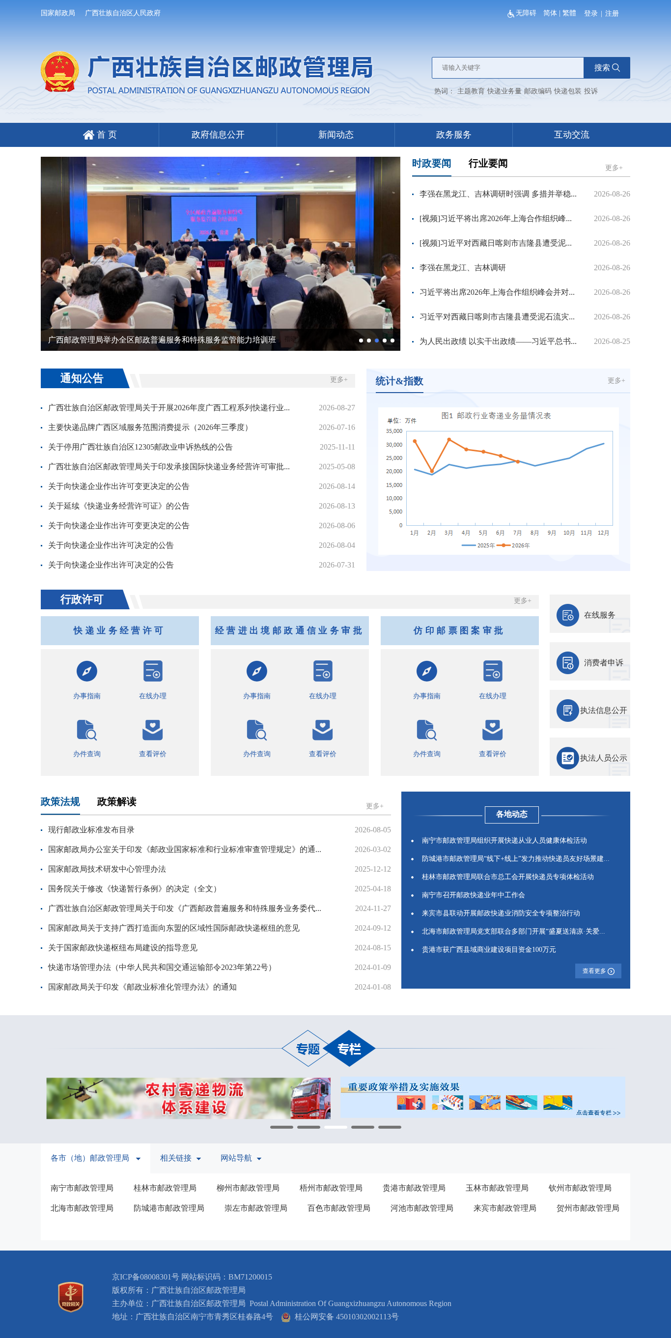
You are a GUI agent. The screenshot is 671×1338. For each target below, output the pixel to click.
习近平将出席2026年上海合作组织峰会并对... (497, 292)
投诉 (591, 91)
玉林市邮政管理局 (497, 1188)
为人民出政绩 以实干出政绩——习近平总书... (498, 341)
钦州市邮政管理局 (580, 1188)
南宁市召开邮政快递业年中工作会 (473, 895)
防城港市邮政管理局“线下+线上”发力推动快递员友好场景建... (516, 858)
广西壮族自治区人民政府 (123, 13)
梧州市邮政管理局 (331, 1188)
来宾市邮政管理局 (505, 1208)
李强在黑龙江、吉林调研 (462, 267)
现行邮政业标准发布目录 (91, 830)
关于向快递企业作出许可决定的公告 (111, 545)
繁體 (569, 13)
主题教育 (471, 91)
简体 (550, 13)
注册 (612, 13)
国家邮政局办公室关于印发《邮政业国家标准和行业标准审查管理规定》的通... (184, 849)
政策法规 (60, 801)
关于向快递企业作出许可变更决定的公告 (119, 486)
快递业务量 (504, 91)
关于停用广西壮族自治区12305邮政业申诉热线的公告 (140, 447)
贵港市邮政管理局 (414, 1188)
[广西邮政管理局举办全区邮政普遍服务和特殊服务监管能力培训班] (220, 253)
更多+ (614, 167)
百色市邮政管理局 (339, 1208)
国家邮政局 (58, 13)
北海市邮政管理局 (82, 1208)
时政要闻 (431, 163)
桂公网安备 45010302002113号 (345, 1316)
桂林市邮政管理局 (165, 1188)
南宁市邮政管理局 (82, 1188)
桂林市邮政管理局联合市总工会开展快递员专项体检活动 (508, 877)
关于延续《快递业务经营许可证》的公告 (119, 506)
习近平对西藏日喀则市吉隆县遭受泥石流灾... (497, 317)
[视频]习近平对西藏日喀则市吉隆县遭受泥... (495, 243)
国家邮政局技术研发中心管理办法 (107, 869)
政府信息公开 (218, 135)
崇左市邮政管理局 (255, 1208)
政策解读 (117, 801)
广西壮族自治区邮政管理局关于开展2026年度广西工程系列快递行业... (169, 407)
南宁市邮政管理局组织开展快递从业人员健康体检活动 (504, 840)
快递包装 (568, 91)
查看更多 (595, 971)
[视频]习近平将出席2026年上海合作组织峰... (495, 218)
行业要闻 (488, 163)
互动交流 (571, 135)
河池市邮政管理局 (422, 1208)
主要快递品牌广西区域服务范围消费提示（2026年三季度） (150, 427)
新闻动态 (336, 135)
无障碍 (527, 13)
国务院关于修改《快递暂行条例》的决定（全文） (134, 888)
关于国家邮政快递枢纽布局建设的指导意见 (122, 947)
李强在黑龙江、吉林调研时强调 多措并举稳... (498, 194)
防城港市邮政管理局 (169, 1208)
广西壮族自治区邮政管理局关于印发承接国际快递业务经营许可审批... (169, 466)
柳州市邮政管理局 (248, 1188)
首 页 (105, 135)
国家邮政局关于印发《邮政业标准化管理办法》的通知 (142, 987)
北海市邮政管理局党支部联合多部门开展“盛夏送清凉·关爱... (513, 931)
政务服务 (454, 135)
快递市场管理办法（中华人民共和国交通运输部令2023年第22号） (162, 967)
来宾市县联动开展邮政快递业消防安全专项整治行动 (501, 913)
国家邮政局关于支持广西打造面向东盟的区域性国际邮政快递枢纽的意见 (174, 928)
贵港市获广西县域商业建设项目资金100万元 (489, 949)
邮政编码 (538, 91)
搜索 (602, 67)
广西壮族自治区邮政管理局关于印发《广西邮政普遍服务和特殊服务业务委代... (184, 908)
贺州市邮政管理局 (588, 1208)
